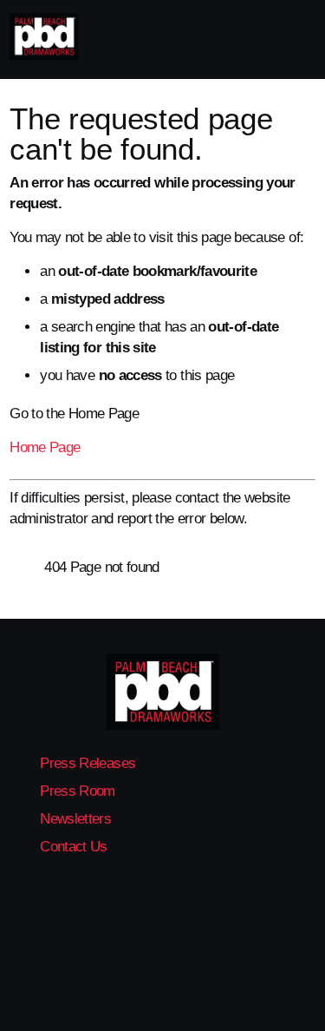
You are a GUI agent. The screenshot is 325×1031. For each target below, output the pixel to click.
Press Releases (87, 763)
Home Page (45, 447)
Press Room (77, 791)
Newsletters (75, 819)
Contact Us (73, 846)
